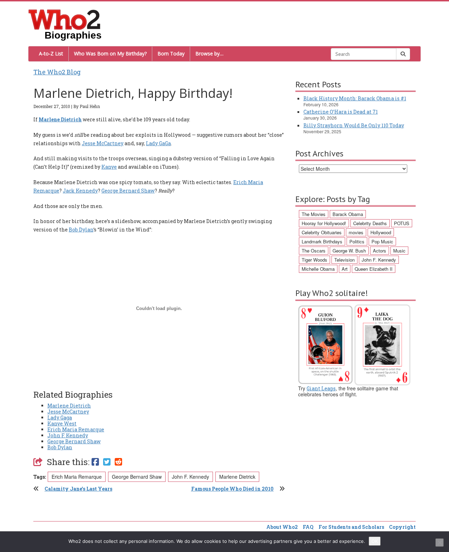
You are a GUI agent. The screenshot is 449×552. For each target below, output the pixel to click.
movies (356, 232)
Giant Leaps (321, 388)
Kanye (109, 166)
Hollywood (380, 232)
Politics (356, 241)
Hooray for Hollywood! (324, 223)
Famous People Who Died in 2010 (232, 488)
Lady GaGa (158, 143)
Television (344, 259)
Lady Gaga (59, 417)
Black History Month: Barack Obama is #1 (354, 98)
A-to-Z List (51, 53)
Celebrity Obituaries (322, 232)
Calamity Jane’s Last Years (78, 488)
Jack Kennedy (80, 190)
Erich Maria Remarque (75, 429)
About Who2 (282, 527)
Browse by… (209, 53)
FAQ (308, 527)
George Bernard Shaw (128, 190)
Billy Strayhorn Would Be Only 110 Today (353, 125)
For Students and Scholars (351, 527)
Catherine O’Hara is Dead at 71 (340, 111)
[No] (439, 542)
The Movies (314, 214)
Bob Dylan (81, 229)
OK (374, 541)
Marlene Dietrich (69, 405)
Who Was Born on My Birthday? (110, 53)
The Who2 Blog (57, 72)
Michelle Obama (318, 268)
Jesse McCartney (102, 143)
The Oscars (314, 250)
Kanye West (61, 423)
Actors (379, 250)
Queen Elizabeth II (374, 268)
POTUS (401, 223)
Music (399, 250)
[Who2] (64, 18)
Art (345, 268)
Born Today (171, 53)
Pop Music (382, 241)
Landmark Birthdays (322, 241)
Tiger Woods (314, 259)
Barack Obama (348, 214)
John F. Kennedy (67, 435)
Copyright (402, 527)
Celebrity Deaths (370, 223)
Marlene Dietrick (237, 476)
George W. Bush (349, 250)
